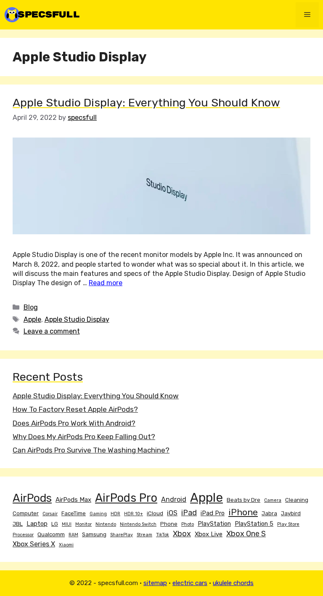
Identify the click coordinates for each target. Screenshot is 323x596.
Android (173, 499)
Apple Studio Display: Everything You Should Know (146, 102)
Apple (32, 319)
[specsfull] (42, 14)
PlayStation (214, 523)
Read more (105, 283)
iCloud (155, 513)
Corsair (50, 514)
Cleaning (296, 500)
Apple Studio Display (77, 319)
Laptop (37, 523)
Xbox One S (246, 533)
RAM (73, 535)
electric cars (189, 583)
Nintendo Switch (138, 524)
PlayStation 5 (254, 523)
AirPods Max (73, 499)
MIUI (66, 524)
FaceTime (73, 513)
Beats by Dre (243, 500)
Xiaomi (66, 545)
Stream (144, 535)
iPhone (243, 512)
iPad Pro (213, 513)
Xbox (182, 533)
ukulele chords (233, 583)
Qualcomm (51, 534)
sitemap (155, 583)
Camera (272, 500)
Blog (31, 307)
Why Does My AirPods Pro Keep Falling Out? (84, 436)
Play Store (288, 524)
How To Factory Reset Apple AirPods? (75, 409)
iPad (189, 512)
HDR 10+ (133, 514)
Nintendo (105, 524)
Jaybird (291, 513)
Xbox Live (208, 534)
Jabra (269, 513)
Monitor (83, 524)
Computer (26, 513)
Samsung (94, 534)
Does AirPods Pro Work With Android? (74, 423)
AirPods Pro (126, 498)
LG (54, 524)
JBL (18, 524)
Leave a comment (52, 331)
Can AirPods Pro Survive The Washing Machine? (91, 450)
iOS (172, 513)
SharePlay (121, 535)
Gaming (98, 514)
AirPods (32, 498)
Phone (168, 524)
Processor (23, 535)
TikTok (162, 535)
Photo (187, 524)
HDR (115, 514)
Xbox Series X (34, 544)
